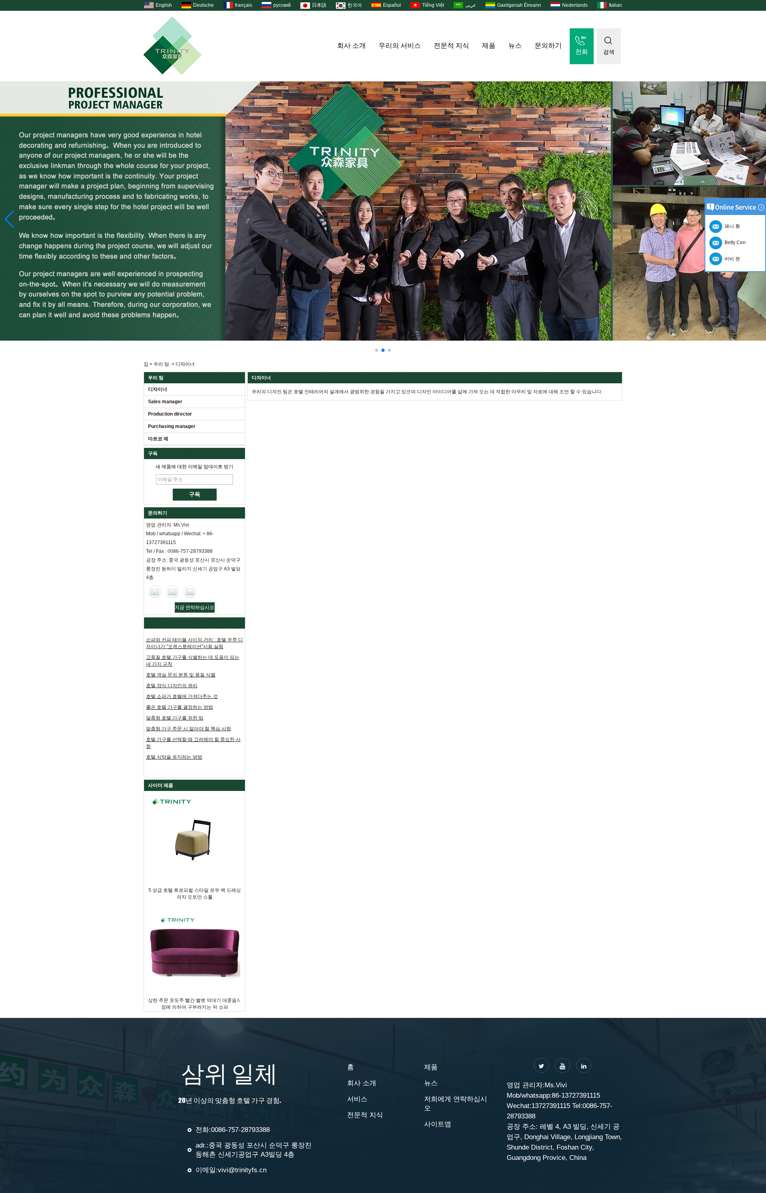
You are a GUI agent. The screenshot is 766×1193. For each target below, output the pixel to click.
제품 (489, 45)
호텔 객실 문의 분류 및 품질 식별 (180, 675)
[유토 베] (562, 1065)
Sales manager (165, 401)
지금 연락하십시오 (194, 607)
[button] (376, 350)
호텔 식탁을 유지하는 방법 (174, 757)
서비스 (357, 1099)
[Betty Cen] (172, 592)
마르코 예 (158, 439)
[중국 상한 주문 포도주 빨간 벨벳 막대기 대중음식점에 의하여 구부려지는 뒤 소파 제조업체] (194, 949)
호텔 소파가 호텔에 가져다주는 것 (182, 696)
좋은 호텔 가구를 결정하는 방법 (179, 707)
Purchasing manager (171, 426)
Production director (170, 414)
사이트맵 (437, 1124)
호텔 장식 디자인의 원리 (171, 685)
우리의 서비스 (400, 45)
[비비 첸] (154, 592)
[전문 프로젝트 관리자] (383, 211)
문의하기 (548, 45)
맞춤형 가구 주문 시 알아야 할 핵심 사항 (188, 729)
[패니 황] (190, 592)
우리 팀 (161, 364)
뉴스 (515, 45)
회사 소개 (351, 45)
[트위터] (541, 1065)
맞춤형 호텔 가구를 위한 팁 (174, 718)
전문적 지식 (451, 45)
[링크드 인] (583, 1065)
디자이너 (157, 389)
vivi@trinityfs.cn (242, 1170)
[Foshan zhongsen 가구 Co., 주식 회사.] (172, 73)
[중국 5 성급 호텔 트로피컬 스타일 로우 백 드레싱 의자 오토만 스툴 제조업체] (194, 839)
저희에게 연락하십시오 (455, 1103)
